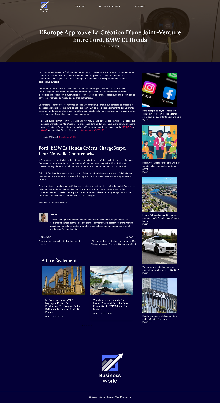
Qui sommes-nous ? (110, 6)
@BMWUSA (127, 127)
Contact (140, 6)
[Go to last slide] (45, 294)
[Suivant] (129, 294)
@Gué (44, 130)
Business (80, 6)
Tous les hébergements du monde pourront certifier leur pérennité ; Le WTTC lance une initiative (111, 304)
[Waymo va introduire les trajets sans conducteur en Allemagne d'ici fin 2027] (161, 246)
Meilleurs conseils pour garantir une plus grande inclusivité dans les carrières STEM (161, 166)
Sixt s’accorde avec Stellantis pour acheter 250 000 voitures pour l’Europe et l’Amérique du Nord (113, 240)
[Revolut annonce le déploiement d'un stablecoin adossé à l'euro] (161, 295)
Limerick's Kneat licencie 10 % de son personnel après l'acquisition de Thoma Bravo (160, 218)
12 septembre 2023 (67, 137)
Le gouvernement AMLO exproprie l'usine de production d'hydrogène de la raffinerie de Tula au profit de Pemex (62, 306)
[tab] (82, 325)
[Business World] (44, 7)
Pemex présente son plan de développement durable (59, 240)
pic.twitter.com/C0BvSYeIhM (91, 130)
